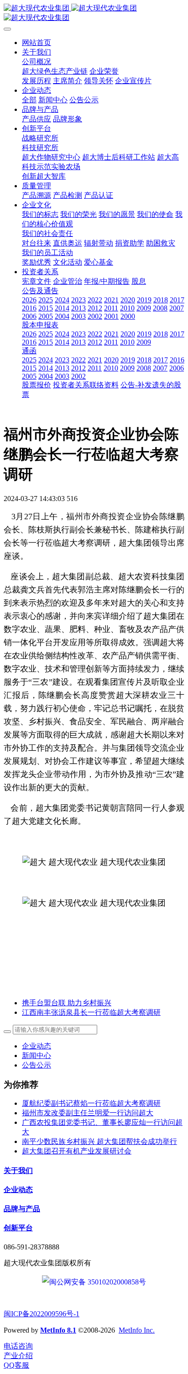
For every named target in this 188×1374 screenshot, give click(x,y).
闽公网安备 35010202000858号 (97, 1282)
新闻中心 (36, 1055)
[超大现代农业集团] (94, 13)
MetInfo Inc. (137, 1330)
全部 (29, 100)
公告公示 (36, 1065)
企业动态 (36, 1046)
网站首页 (36, 42)
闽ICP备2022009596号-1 (41, 1314)
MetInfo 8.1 (58, 1330)
